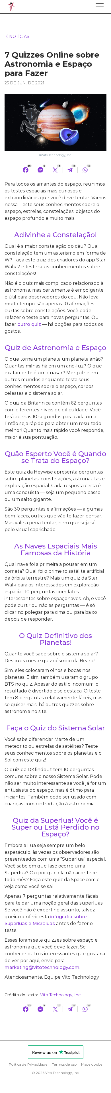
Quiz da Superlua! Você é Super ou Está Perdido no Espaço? (55, 827)
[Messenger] (40, 170)
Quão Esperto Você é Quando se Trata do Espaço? (55, 457)
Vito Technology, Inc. (57, 155)
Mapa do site (91, 1064)
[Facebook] (25, 170)
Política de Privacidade (28, 1064)
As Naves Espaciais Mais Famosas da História (55, 549)
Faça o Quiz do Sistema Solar (55, 728)
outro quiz (29, 324)
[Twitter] (55, 170)
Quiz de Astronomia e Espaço (55, 348)
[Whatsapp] (85, 170)
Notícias (19, 36)
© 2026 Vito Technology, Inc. (55, 1073)
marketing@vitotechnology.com (42, 967)
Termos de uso (64, 1064)
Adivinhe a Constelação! (55, 235)
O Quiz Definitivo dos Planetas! (55, 639)
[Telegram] (70, 170)
